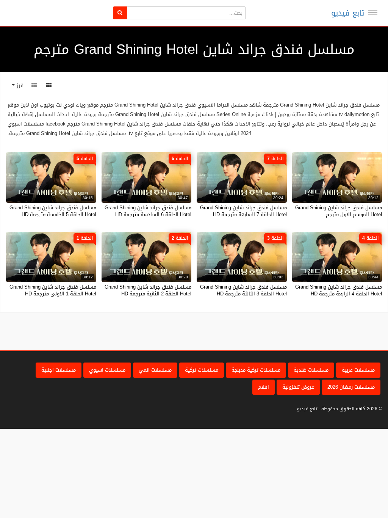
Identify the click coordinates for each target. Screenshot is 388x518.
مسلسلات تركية (201, 370)
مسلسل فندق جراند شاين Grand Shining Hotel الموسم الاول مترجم (338, 211)
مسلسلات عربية (358, 370)
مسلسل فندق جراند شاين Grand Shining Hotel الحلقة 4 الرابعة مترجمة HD (338, 290)
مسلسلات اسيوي (107, 370)
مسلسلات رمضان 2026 (351, 387)
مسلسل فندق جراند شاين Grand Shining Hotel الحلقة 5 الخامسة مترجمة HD (52, 211)
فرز (19, 85)
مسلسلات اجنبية (58, 370)
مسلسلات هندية (311, 370)
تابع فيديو (347, 13)
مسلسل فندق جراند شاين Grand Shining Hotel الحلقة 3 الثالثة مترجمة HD (243, 290)
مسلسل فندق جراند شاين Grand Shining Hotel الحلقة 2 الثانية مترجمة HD (148, 290)
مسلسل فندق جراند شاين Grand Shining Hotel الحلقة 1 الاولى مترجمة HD (52, 290)
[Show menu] (373, 12)
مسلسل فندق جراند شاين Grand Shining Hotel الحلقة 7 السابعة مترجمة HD (243, 211)
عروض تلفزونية (298, 387)
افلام (263, 387)
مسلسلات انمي (155, 370)
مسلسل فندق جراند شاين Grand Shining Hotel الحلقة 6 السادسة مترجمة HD (148, 211)
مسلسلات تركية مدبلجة (256, 370)
